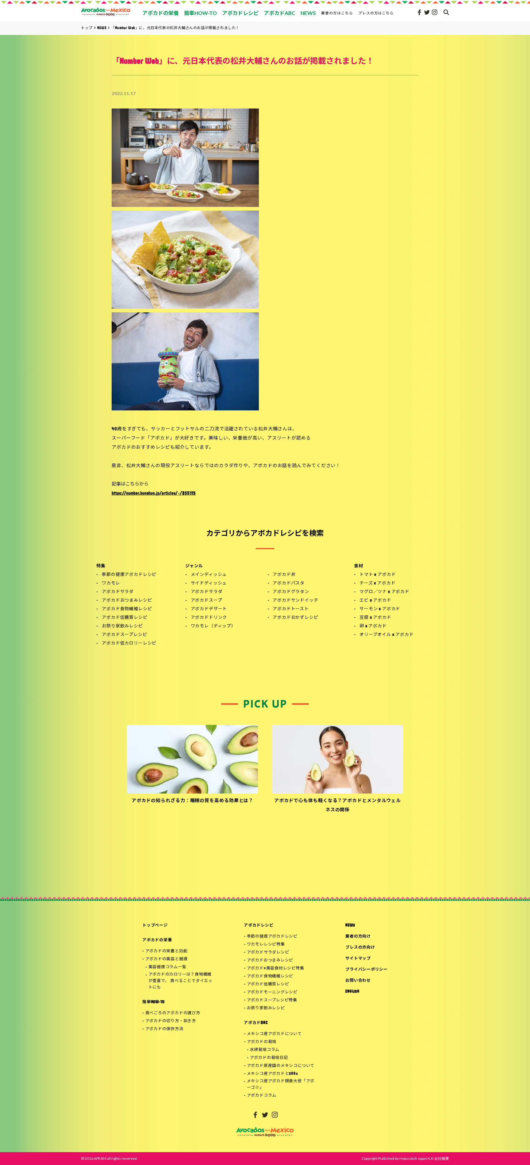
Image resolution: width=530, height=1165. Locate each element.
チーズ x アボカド (377, 583)
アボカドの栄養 (157, 940)
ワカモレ (111, 583)
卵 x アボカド (373, 626)
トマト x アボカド (377, 575)
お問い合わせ (358, 981)
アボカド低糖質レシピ (124, 617)
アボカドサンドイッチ (295, 600)
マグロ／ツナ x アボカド (384, 592)
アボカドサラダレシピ (268, 952)
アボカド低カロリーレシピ (129, 643)
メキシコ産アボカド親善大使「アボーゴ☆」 (280, 1084)
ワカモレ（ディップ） (213, 626)
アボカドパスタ (289, 583)
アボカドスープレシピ (124, 635)
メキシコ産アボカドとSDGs (272, 1074)
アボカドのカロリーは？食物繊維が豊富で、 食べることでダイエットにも (180, 981)
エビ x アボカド (375, 600)
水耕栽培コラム (264, 1050)
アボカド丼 (284, 575)
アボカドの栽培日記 (269, 1058)
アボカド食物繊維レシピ (127, 609)
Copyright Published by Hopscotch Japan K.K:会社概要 (405, 1158)
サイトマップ (358, 959)
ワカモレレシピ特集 (266, 944)
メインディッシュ (209, 575)
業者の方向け (358, 936)
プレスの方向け (360, 948)
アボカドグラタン (291, 592)
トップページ (155, 925)
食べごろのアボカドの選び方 (172, 1013)
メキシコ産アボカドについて (274, 1034)
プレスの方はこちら (376, 13)
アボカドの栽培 (261, 1042)
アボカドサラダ (118, 592)
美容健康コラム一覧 (167, 967)
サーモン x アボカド (379, 609)
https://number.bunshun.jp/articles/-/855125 (154, 493)
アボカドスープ (206, 600)
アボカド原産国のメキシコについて (280, 1066)
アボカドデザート (209, 609)
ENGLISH (352, 992)
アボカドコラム (261, 1096)
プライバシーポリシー (366, 970)
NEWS (350, 925)
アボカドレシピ (258, 925)
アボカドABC (255, 1023)
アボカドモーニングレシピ (272, 992)
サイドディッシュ (209, 583)
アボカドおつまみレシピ (127, 600)
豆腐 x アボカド (375, 617)
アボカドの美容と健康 (166, 959)
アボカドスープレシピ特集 (272, 1000)
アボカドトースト (291, 609)
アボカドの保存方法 (164, 1029)
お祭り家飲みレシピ (122, 626)
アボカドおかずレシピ (295, 617)
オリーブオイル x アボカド (386, 635)
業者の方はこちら (337, 13)
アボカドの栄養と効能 (166, 951)
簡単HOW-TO (153, 1002)
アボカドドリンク (209, 617)
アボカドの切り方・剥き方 (170, 1021)
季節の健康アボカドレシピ (129, 575)
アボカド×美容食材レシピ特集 (275, 968)
